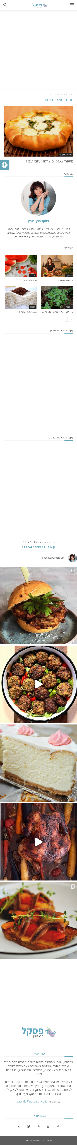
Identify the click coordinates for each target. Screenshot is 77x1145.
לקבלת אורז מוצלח (28, 311)
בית (72, 94)
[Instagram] (48, 1126)
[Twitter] (28, 1126)
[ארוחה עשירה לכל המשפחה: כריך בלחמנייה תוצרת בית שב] (38, 605)
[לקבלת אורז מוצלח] (21, 297)
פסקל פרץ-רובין (38, 221)
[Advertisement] (38, 50)
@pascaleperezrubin (38, 547)
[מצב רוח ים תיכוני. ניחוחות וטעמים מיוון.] (38, 920)
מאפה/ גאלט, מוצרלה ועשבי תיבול (49, 161)
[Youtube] (19, 1126)
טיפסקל (68, 275)
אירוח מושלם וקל (65, 280)
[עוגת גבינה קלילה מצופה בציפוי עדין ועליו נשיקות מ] (38, 763)
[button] (4, 165)
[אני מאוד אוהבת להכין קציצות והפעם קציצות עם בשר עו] (38, 684)
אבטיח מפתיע (30, 280)
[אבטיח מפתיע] (21, 266)
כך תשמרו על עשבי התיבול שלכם (57, 311)
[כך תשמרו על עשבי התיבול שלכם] (57, 297)
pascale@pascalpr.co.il (31, 1101)
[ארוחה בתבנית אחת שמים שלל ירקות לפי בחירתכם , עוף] (38, 841)
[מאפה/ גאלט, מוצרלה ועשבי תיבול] (38, 131)
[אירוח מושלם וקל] (57, 266)
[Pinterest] (38, 1126)
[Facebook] (57, 1126)
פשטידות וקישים (65, 155)
